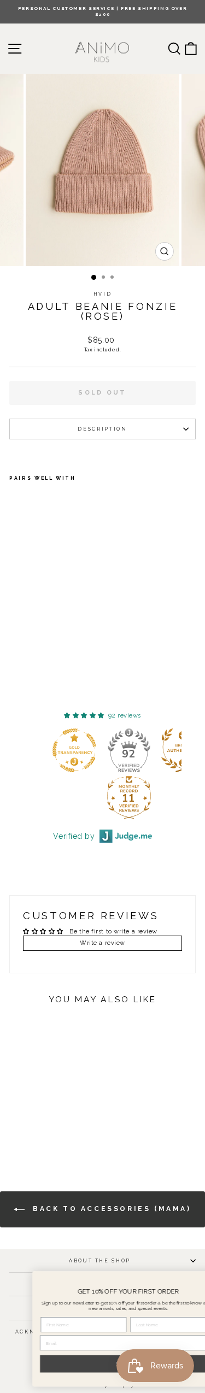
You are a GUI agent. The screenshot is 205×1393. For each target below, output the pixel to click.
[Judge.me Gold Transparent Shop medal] (74, 750)
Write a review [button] (102, 943)
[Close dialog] (194, 1279)
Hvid (102, 294)
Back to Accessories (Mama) (110, 1209)
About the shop (100, 1260)
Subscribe (105, 1364)
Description (102, 429)
